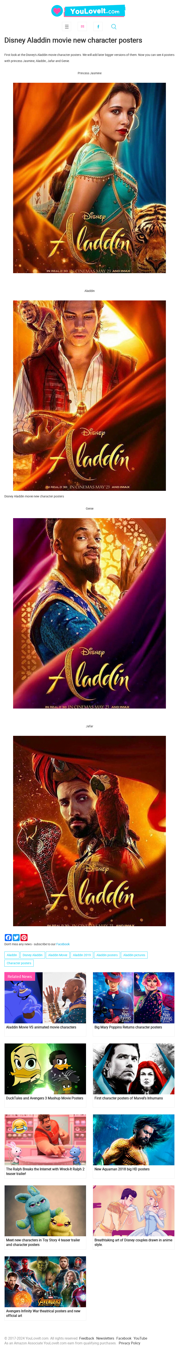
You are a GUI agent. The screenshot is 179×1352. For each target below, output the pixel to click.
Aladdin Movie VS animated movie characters (41, 1027)
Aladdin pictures (134, 955)
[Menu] (66, 26)
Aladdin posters (107, 955)
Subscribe (82, 26)
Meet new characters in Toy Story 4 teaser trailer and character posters (43, 1242)
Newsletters (105, 1338)
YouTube (140, 1338)
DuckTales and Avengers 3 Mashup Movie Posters (44, 1098)
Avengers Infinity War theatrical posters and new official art (43, 1313)
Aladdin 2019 (82, 955)
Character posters (19, 963)
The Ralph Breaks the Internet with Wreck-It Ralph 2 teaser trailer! (45, 1171)
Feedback (86, 1338)
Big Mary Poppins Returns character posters (128, 1027)
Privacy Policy (129, 1343)
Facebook (98, 26)
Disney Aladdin (33, 955)
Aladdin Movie (57, 955)
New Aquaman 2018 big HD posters (122, 1169)
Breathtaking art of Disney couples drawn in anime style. (133, 1242)
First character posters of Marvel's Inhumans (129, 1098)
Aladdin (12, 955)
